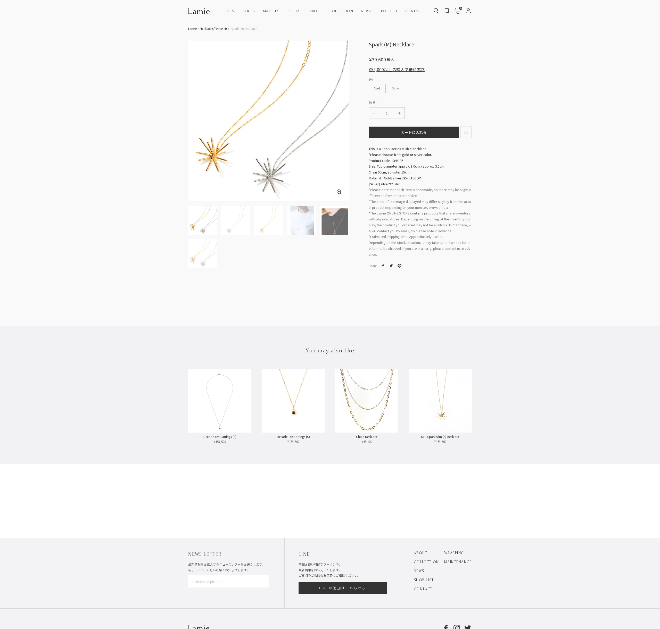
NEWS (419, 571)
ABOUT (420, 553)
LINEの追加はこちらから (342, 587)
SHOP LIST (424, 580)
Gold (377, 88)
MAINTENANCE (458, 562)
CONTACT (423, 589)
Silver (396, 88)
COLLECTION (426, 562)
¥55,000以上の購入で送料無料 (397, 69)
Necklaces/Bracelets (213, 28)
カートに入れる (413, 132)
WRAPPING (454, 553)
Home (192, 28)
